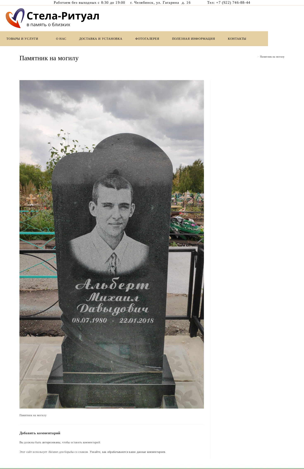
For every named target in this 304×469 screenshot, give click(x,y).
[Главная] (255, 56)
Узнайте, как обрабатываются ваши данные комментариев (127, 451)
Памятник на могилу (272, 56)
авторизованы (51, 442)
